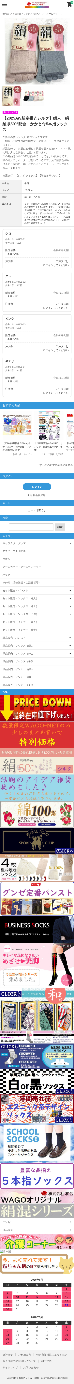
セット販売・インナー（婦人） (20, 622)
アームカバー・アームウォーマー (22, 566)
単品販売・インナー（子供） (19, 685)
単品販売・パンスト (14, 637)
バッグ (6, 574)
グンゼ (6, 1222)
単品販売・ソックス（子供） (19, 661)
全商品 (6, 13)
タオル (6, 558)
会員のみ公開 (61, 250)
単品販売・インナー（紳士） (19, 677)
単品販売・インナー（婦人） (19, 669)
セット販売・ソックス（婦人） (20, 598)
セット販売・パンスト (15, 590)
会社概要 (8, 1354)
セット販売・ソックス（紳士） (20, 606)
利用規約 (46, 1361)
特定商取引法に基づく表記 (51, 1354)
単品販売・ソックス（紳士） (19, 653)
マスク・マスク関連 (14, 551)
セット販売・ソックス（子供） (20, 614)
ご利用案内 (24, 1354)
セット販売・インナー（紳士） (20, 629)
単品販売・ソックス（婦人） (27, 13)
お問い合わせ (31, 1367)
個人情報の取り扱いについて (19, 1361)
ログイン (48, 265)
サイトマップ (10, 1367)
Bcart (64, 1378)
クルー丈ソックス (53, 13)
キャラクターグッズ (14, 543)
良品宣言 (8, 1230)
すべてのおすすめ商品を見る (56, 465)
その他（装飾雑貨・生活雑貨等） (22, 582)
